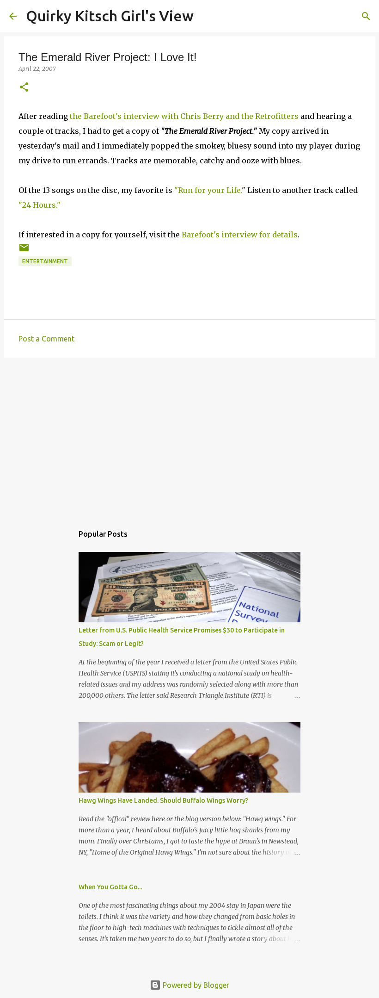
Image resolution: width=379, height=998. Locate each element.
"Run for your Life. (208, 190)
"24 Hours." (39, 205)
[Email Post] (24, 251)
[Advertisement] (189, 436)
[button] (24, 87)
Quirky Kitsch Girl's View (110, 15)
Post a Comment (46, 339)
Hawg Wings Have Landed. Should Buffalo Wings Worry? (163, 800)
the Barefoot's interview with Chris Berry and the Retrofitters (184, 116)
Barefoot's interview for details (240, 234)
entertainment (45, 261)
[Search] (206, 16)
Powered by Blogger (195, 985)
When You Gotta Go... (110, 887)
